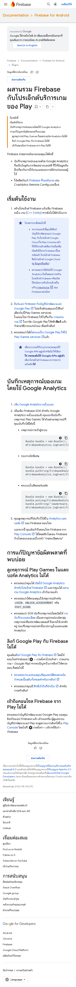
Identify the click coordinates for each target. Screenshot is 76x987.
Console (22, 534)
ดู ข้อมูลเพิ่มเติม (41, 263)
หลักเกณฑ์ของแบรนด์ (14, 904)
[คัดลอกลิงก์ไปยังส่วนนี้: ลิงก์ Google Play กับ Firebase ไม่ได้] (19, 647)
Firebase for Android (51, 15)
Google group (11, 893)
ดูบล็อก (7, 843)
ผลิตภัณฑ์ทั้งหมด (12, 955)
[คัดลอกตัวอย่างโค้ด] (66, 438)
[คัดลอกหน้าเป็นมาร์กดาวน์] (47, 107)
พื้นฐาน (15, 64)
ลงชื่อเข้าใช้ (66, 4)
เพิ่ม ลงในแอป (34, 404)
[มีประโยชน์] (31, 72)
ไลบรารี (6, 822)
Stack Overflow (11, 887)
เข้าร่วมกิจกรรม (11, 866)
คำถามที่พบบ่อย (11, 910)
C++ (29, 213)
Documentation (16, 15)
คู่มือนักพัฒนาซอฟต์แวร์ (15, 805)
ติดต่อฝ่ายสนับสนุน (12, 881)
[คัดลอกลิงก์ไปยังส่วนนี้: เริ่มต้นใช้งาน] (39, 199)
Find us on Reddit (12, 849)
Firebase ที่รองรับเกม (41, 180)
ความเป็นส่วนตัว (24, 970)
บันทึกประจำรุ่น (11, 898)
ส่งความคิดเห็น (18, 79)
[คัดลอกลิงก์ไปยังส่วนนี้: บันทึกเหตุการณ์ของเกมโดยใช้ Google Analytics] (10, 395)
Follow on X (9, 855)
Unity (37, 213)
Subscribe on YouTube (15, 860)
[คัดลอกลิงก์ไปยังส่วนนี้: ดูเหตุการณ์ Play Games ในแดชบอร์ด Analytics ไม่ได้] (52, 576)
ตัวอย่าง (7, 816)
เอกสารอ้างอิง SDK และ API (16, 811)
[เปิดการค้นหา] (48, 4)
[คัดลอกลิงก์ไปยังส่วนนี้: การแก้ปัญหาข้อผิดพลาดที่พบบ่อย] (28, 560)
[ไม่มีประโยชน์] (37, 72)
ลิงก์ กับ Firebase (34, 655)
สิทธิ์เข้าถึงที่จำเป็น (44, 686)
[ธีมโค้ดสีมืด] (60, 438)
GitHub (7, 828)
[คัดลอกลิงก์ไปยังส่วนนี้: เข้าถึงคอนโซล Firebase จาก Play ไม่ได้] (29, 707)
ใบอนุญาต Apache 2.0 (60, 769)
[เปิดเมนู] (5, 4)
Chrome (7, 938)
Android (7, 933)
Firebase (11, 60)
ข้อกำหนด (8, 970)
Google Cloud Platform (15, 950)
